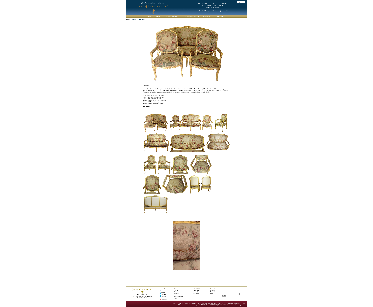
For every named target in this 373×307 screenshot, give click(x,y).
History (176, 290)
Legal (211, 293)
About (158, 16)
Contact (220, 16)
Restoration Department (177, 294)
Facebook (162, 291)
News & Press (208, 16)
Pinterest (164, 299)
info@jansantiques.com (213, 7)
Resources (176, 292)
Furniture (133, 19)
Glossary (212, 290)
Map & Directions (197, 292)
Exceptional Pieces (191, 16)
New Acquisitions (172, 16)
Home (150, 16)
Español (212, 292)
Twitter (163, 294)
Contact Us (196, 290)
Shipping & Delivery (196, 294)
